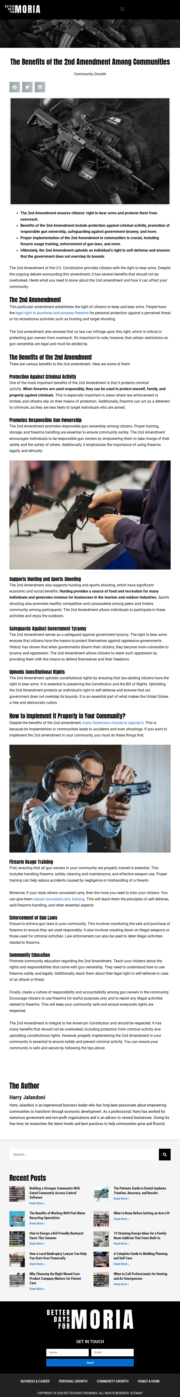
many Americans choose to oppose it (112, 723)
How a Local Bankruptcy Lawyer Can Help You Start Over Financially (58, 1256)
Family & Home (149, 1381)
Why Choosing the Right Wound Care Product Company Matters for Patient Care (55, 1278)
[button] (122, 8)
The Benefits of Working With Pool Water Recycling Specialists (57, 1215)
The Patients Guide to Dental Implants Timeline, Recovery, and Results (140, 1190)
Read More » (37, 1203)
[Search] (165, 1154)
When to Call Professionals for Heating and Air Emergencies (140, 1276)
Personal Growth (73, 1381)
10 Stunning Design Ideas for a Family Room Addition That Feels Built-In (140, 1235)
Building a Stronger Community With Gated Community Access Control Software (55, 1193)
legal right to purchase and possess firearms (52, 313)
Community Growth (90, 74)
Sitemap (136, 1393)
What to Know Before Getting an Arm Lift (142, 1213)
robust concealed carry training (59, 899)
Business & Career (35, 1381)
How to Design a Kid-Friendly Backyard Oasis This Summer (56, 1235)
